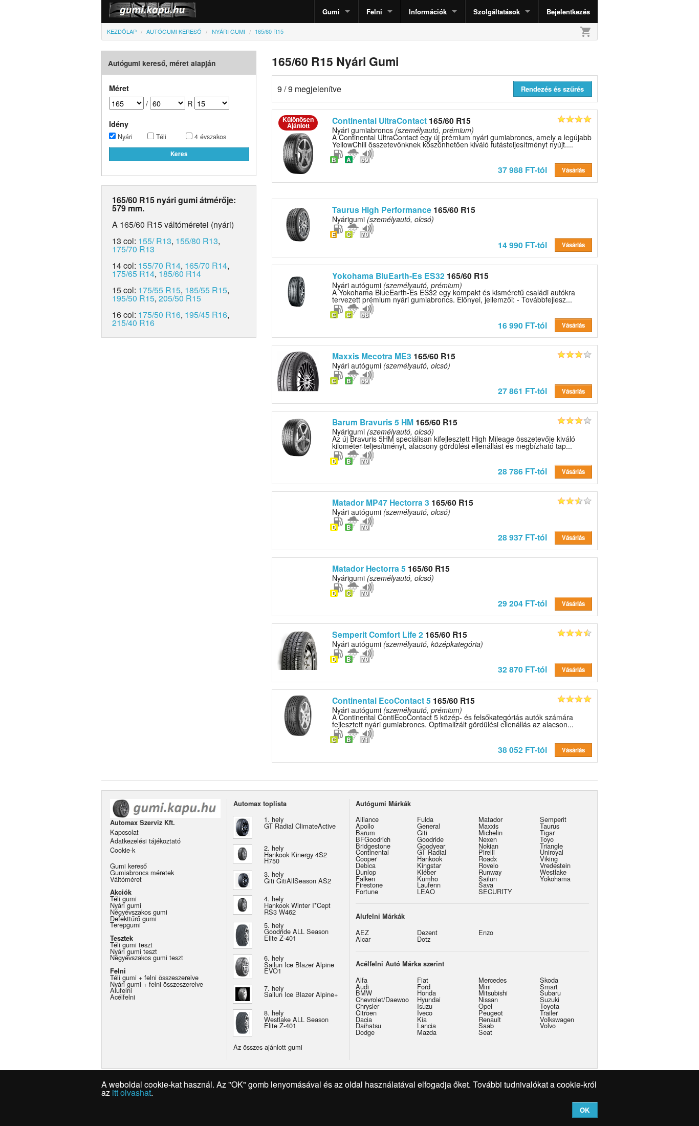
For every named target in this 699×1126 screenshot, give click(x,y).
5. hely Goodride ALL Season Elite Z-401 (296, 931)
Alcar (363, 939)
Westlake (553, 872)
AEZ (362, 932)
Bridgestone (373, 846)
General (428, 826)
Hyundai (429, 999)
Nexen (487, 839)
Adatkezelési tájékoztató (145, 841)
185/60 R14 (180, 273)
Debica (366, 865)
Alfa (361, 980)
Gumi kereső (128, 866)
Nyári (124, 137)
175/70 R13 (133, 249)
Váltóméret (126, 879)
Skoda (549, 980)
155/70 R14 (159, 265)
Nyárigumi (383, 219)
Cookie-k (122, 850)
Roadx (487, 858)
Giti (422, 832)
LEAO (426, 891)
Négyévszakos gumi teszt (146, 957)
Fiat (422, 980)
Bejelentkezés (568, 11)
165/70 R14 (206, 265)
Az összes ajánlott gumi (267, 1047)
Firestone (369, 885)
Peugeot (490, 1012)
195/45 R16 (206, 314)
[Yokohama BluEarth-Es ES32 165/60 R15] (298, 290)
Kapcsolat (124, 832)
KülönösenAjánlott (298, 123)
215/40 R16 (133, 323)
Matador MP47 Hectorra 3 (380, 502)
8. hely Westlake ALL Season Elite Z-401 (296, 1019)
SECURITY (495, 891)
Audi (362, 986)
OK (584, 1110)
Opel (485, 1006)
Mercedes (492, 980)
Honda (426, 993)
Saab (486, 1025)
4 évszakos (209, 137)
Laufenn (429, 885)
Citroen (366, 1012)
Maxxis (488, 826)
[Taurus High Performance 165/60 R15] (298, 224)
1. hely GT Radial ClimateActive (300, 822)
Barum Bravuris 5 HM (372, 422)
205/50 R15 (180, 298)
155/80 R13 (197, 241)
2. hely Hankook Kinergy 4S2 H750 (295, 854)
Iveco (424, 1012)
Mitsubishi (493, 993)
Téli (160, 137)
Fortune (367, 891)
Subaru (550, 993)
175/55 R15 (159, 290)
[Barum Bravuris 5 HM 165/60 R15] (298, 436)
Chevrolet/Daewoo (382, 999)
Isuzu (424, 1006)
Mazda (426, 1032)
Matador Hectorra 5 (369, 568)
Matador (490, 819)
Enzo (485, 932)
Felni (374, 11)
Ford (423, 986)
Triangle (551, 846)
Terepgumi (125, 924)
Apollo (365, 826)
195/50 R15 (133, 298)
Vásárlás (573, 170)
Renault (489, 1019)
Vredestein (555, 865)
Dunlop (366, 872)
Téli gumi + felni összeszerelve (154, 977)
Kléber (426, 872)
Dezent (427, 932)
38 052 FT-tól (522, 749)
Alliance (367, 819)
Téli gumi (123, 898)
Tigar (547, 832)
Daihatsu (368, 1025)
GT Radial (431, 852)
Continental (372, 852)
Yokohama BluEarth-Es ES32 (388, 276)
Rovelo (488, 865)
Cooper (366, 858)
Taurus (549, 826)
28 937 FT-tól (522, 537)
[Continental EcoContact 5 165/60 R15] (298, 714)
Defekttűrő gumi (133, 918)
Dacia (364, 1019)
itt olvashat (131, 1092)
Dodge (365, 1032)
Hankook (429, 858)
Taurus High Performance (381, 209)
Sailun (487, 878)
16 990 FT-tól (522, 325)
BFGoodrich (373, 839)
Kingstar (429, 865)
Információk (428, 11)
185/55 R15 (206, 290)
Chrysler (367, 1006)
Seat (485, 1032)
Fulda (425, 819)
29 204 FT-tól (522, 603)
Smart (549, 986)
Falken (365, 878)
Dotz (423, 939)
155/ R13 (154, 241)
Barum (365, 832)
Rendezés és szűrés (552, 89)
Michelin (490, 832)
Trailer (549, 1012)
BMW (364, 993)
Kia (422, 1019)
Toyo (547, 839)
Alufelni (121, 990)
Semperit (553, 819)
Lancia (426, 1025)
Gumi (331, 11)
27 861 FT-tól (522, 391)
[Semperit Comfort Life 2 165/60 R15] (298, 648)
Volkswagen (557, 1019)
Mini (484, 986)
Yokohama (555, 878)
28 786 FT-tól (522, 471)
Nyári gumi (125, 905)
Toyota (549, 1006)
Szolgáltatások (496, 11)
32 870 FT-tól (522, 669)
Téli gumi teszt (131, 944)
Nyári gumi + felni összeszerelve (156, 984)
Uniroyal (551, 852)
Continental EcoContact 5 (381, 700)
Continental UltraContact (379, 120)
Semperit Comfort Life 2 (377, 634)
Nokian (488, 846)
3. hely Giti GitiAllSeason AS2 (297, 877)
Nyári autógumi (391, 365)
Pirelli (486, 852)
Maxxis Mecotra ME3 (371, 356)
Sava (485, 885)
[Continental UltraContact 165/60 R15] (298, 152)
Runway (489, 872)
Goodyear (431, 846)
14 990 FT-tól (522, 245)
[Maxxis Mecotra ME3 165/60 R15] (298, 370)
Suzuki (549, 999)
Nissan (488, 999)
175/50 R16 (159, 314)
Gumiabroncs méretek (142, 872)
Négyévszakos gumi (138, 912)
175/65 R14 (133, 273)
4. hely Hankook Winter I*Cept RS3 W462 (297, 905)
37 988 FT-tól (522, 170)
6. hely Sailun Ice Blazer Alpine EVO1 (299, 964)
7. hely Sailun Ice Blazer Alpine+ (301, 991)
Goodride (430, 839)
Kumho (427, 878)
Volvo (548, 1025)
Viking (549, 858)
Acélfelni (122, 997)
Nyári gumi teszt (133, 951)
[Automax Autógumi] (126, 11)
